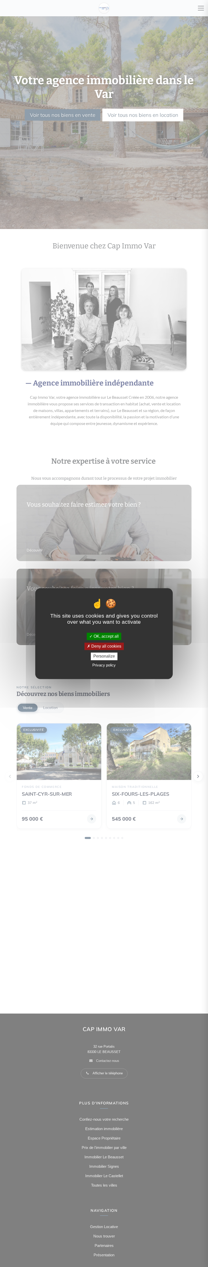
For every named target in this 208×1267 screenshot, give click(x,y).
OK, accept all (106, 636)
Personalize (104, 656)
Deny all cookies (105, 646)
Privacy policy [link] (104, 665)
